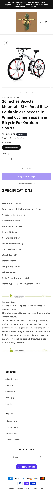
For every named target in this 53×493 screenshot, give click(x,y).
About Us (9, 385)
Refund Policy (11, 427)
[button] (5, 22)
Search (8, 404)
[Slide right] (32, 93)
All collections (11, 379)
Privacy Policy (11, 421)
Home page (10, 397)
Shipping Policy (12, 433)
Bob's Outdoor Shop (22, 488)
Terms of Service (13, 439)
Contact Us (10, 391)
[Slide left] (21, 93)
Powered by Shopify (37, 488)
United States (13, 148)
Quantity (5, 153)
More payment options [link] (26, 183)
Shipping (5, 138)
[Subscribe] (40, 457)
